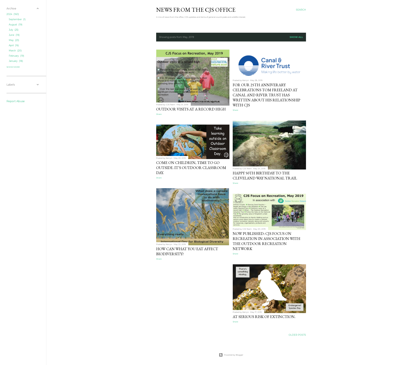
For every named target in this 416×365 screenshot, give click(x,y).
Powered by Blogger (233, 355)
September (17, 19)
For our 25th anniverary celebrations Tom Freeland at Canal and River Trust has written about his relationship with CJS (266, 95)
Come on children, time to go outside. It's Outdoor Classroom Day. (191, 167)
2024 (12, 14)
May (13, 40)
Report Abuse (15, 101)
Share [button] (159, 114)
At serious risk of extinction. (264, 316)
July (13, 29)
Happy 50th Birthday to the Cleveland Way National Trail (265, 175)
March (15, 50)
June (14, 35)
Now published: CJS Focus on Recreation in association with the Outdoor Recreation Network (266, 241)
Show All (296, 37)
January (15, 61)
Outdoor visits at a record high (191, 109)
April (13, 45)
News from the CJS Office (195, 10)
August (15, 24)
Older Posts (297, 334)
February (16, 55)
